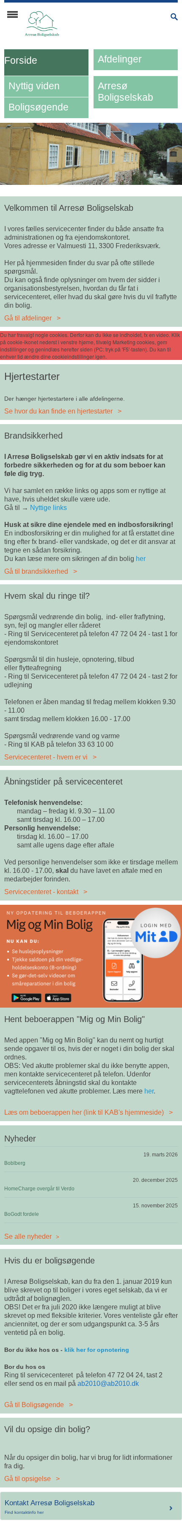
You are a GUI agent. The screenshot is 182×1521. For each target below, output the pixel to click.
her (141, 558)
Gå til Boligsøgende (34, 1404)
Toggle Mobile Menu (12, 14)
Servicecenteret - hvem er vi (46, 757)
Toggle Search (174, 16)
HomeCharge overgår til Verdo (39, 1189)
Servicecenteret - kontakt (41, 891)
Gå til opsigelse (27, 1478)
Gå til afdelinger (28, 318)
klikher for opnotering (96, 1349)
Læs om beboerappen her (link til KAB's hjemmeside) (84, 1112)
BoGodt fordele (21, 1214)
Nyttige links (48, 507)
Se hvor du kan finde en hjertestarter (58, 411)
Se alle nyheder (28, 1236)
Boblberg (14, 1163)
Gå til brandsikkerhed (36, 571)
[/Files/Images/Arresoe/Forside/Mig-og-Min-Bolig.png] (91, 955)
